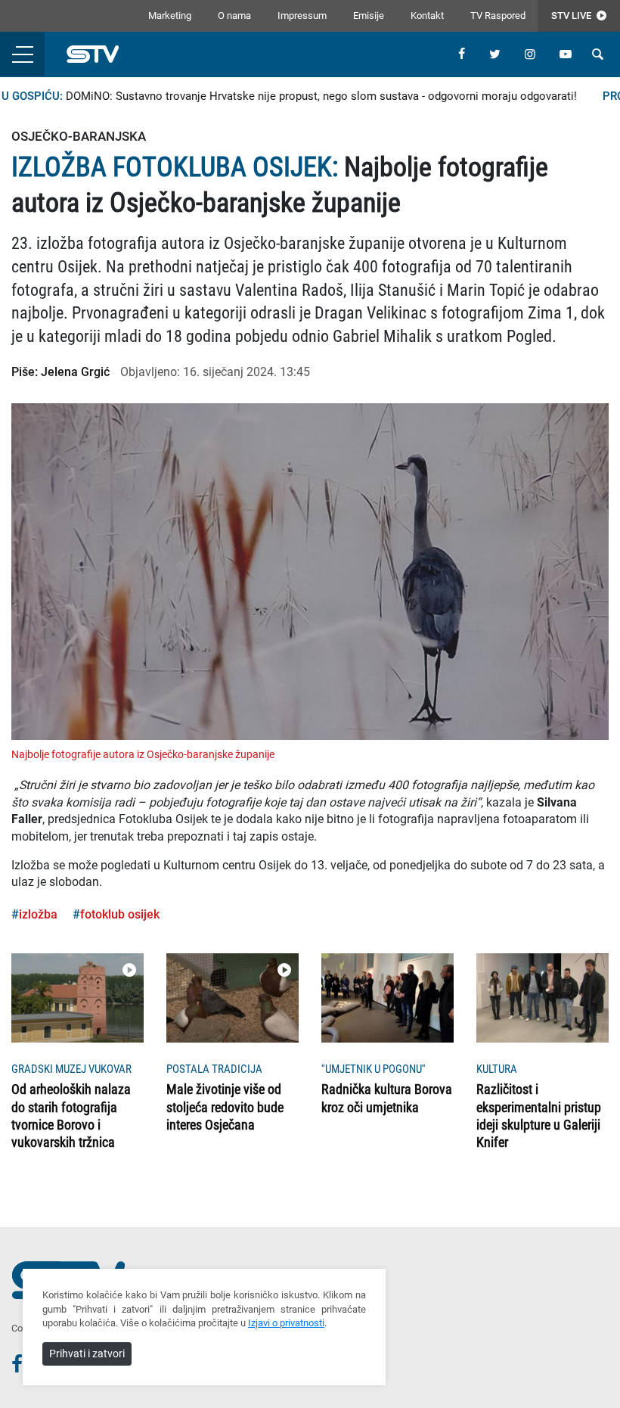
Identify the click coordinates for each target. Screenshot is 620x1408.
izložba (38, 914)
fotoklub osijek (120, 914)
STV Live (572, 15)
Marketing (169, 15)
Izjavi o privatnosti (286, 1323)
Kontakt (427, 15)
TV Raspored (497, 15)
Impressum (302, 15)
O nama (234, 15)
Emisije (368, 15)
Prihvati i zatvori (87, 1353)
